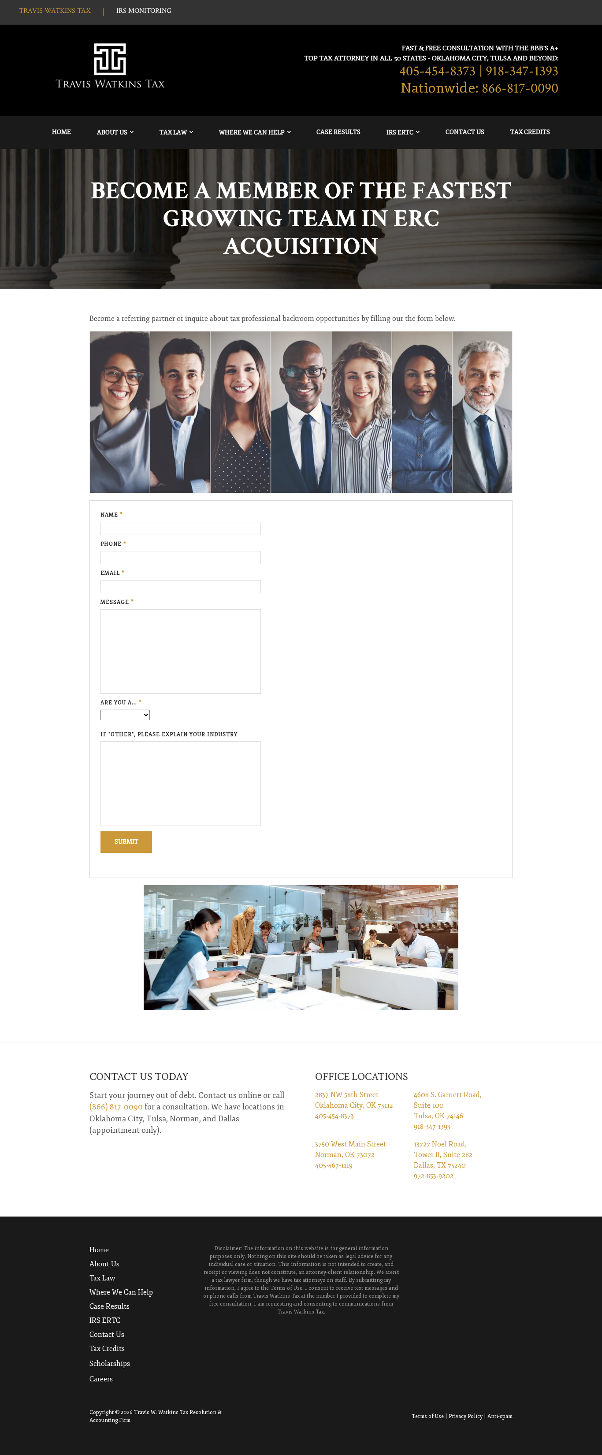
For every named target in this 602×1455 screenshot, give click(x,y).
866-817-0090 (520, 88)
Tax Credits (530, 132)
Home (61, 132)
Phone (113, 544)
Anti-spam (500, 1416)
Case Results (338, 132)
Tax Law (173, 132)
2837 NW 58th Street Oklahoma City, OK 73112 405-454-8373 (354, 1105)
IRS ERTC (399, 132)
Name (111, 515)
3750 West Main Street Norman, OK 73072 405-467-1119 (350, 1155)
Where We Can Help (252, 132)
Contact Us (465, 132)
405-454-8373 (437, 71)
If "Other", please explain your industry (169, 734)
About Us (112, 132)
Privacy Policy (466, 1416)
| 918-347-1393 (518, 71)
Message (117, 602)
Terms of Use (428, 1416)
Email (112, 573)
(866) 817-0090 (116, 1107)
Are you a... (121, 703)
